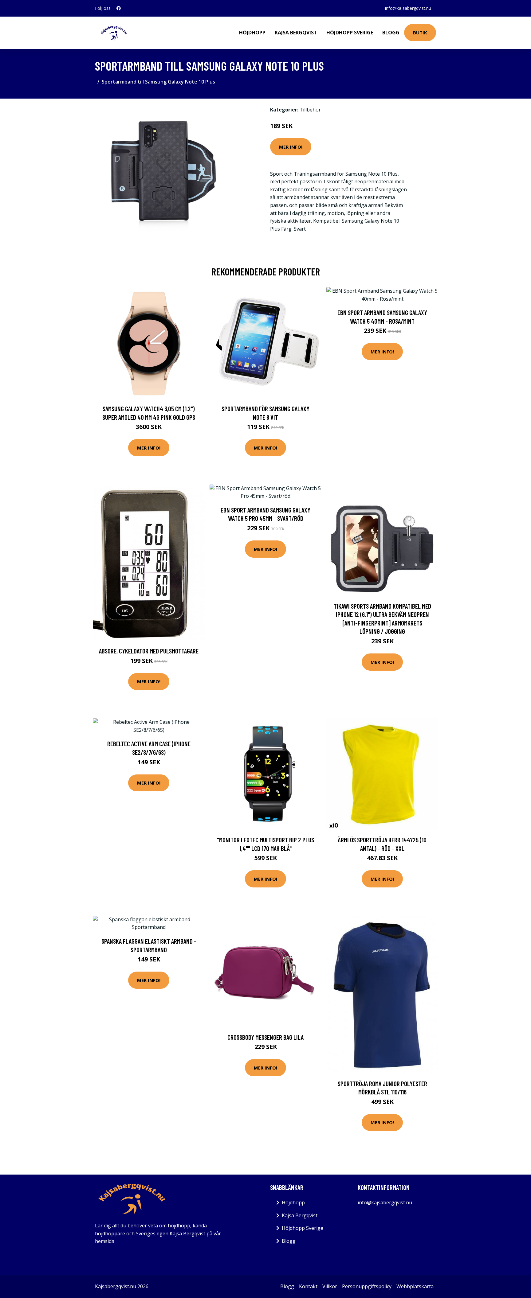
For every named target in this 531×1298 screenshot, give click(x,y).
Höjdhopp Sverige (349, 32)
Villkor (329, 1286)
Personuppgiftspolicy (366, 1286)
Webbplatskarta (415, 1286)
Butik (420, 32)
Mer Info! (290, 147)
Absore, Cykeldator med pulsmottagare (149, 651)
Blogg (390, 32)
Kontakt (308, 1286)
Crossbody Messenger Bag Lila (265, 1037)
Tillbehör (310, 109)
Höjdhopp (252, 32)
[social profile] (118, 8)
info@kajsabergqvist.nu (408, 8)
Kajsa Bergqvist (296, 32)
